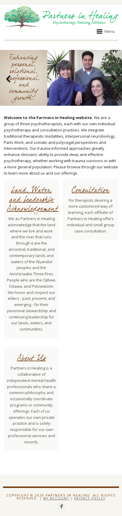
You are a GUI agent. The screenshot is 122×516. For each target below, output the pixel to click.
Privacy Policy (89, 498)
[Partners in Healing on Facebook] (61, 506)
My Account (56, 498)
